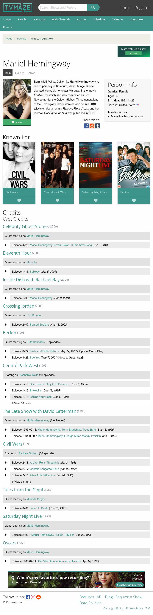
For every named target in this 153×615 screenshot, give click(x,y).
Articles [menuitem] (81, 19)
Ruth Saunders (35, 342)
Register (142, 7)
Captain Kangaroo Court (44, 469)
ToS (148, 608)
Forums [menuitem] (8, 27)
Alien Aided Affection (42, 475)
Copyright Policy (113, 608)
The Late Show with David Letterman (39, 411)
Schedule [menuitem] (99, 19)
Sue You (35, 357)
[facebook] (86, 127)
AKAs (31, 73)
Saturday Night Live (94, 192)
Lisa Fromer (33, 315)
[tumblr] (97, 127)
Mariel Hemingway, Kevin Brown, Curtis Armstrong (61, 245)
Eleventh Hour (17, 253)
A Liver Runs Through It (44, 462)
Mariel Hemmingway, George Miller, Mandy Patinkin (69, 436)
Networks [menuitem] (39, 19)
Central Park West (55, 192)
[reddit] (92, 127)
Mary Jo (31, 262)
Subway (35, 271)
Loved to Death (39, 508)
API (99, 597)
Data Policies (90, 603)
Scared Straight (39, 324)
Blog (109, 597)
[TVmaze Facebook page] (28, 597)
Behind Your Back (41, 397)
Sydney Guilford (28, 453)
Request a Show (128, 597)
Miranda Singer (35, 499)
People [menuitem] (22, 19)
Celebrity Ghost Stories (26, 226)
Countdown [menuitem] (137, 19)
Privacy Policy (134, 608)
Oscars (9, 543)
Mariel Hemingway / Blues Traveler (52, 535)
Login (125, 7)
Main (8, 73)
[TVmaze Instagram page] (33, 597)
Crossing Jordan (18, 306)
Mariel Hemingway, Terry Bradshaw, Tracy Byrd (67, 429)
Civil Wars (12, 192)
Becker (124, 192)
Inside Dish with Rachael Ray (31, 280)
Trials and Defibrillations (44, 351)
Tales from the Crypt (23, 490)
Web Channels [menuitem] (61, 19)
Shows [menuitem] (7, 19)
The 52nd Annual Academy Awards (59, 561)
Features (86, 597)
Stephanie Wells (28, 375)
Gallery (19, 73)
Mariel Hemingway (37, 236)
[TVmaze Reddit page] (38, 597)
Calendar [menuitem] (117, 19)
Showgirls (36, 390)
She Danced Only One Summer (49, 384)
